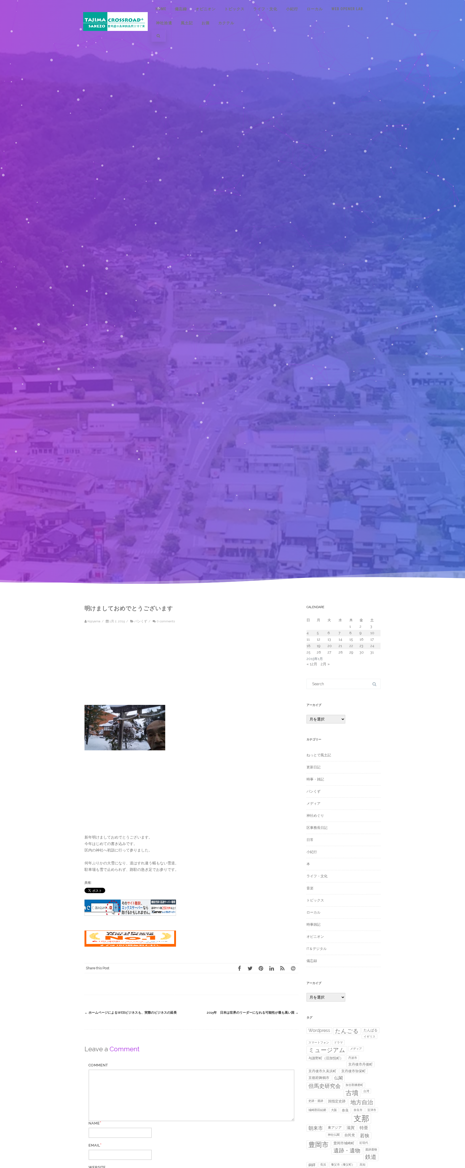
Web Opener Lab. (348, 9)
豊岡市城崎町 (343, 1143)
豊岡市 (318, 1145)
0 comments (166, 621)
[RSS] (282, 968)
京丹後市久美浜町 (322, 1071)
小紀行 (292, 9)
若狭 (364, 1135)
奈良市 (358, 1110)
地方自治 (361, 1102)
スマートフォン (318, 1042)
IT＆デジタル (317, 949)
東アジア (335, 1128)
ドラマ (338, 1042)
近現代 (363, 1142)
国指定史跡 (337, 1101)
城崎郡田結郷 (317, 1110)
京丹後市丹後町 (360, 1064)
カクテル (226, 23)
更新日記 (313, 767)
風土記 (187, 23)
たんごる (347, 1031)
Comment (98, 1065)
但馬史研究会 (324, 1086)
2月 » (325, 664)
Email (94, 1145)
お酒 (206, 23)
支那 (361, 1118)
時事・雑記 (315, 779)
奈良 (345, 1110)
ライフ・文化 (265, 9)
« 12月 (312, 664)
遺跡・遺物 (346, 1151)
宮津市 (371, 1110)
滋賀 (351, 1127)
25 (308, 652)
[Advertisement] (130, 667)
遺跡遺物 (371, 1149)
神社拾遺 (164, 23)
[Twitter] (250, 968)
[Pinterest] (260, 968)
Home (161, 9)
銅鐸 (311, 1165)
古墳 (352, 1093)
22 (351, 646)
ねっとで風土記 (319, 755)
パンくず (140, 621)
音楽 (310, 888)
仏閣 (338, 1078)
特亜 (364, 1127)
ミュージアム (326, 1049)
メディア (313, 803)
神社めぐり (315, 816)
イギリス (369, 1036)
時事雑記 (313, 924)
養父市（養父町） (343, 1164)
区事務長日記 (317, 828)
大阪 (334, 1110)
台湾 (366, 1091)
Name (94, 1123)
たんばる (371, 1030)
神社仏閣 (334, 1134)
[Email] (293, 968)
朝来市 (315, 1128)
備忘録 (181, 9)
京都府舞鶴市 (318, 1078)
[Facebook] (239, 968)
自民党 (349, 1135)
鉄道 (370, 1156)
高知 (362, 1164)
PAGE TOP (449, 1127)
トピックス (234, 9)
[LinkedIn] (271, 968)
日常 (310, 840)
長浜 (323, 1164)
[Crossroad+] (115, 36)
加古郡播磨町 (354, 1085)
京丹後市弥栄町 (353, 1071)
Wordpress (319, 1030)
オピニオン (206, 9)
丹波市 (352, 1057)
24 (372, 646)
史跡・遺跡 (315, 1100)
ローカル (315, 9)
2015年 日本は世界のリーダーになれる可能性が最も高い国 (252, 1012)
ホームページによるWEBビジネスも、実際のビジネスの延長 (130, 1012)
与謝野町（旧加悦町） (325, 1058)
